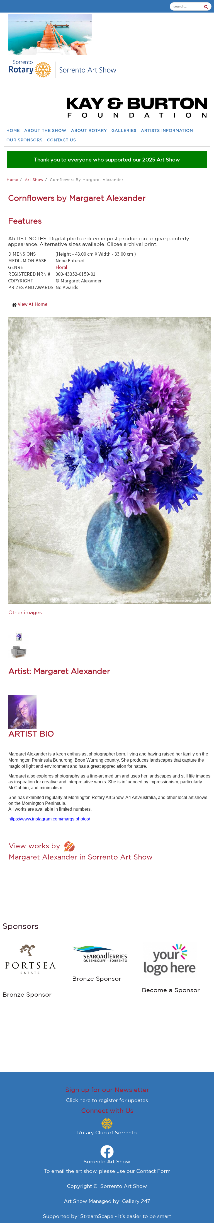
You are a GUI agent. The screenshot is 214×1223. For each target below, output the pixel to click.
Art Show (35, 180)
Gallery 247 (136, 1201)
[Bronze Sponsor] (30, 961)
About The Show (45, 131)
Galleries (124, 131)
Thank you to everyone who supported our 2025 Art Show (107, 159)
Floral (61, 267)
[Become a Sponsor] (170, 959)
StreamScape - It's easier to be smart (125, 1216)
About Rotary (89, 131)
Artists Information (167, 131)
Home (13, 131)
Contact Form (153, 1171)
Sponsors (20, 926)
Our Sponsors (24, 140)
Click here (78, 1100)
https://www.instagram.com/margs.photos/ (49, 819)
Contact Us (61, 140)
